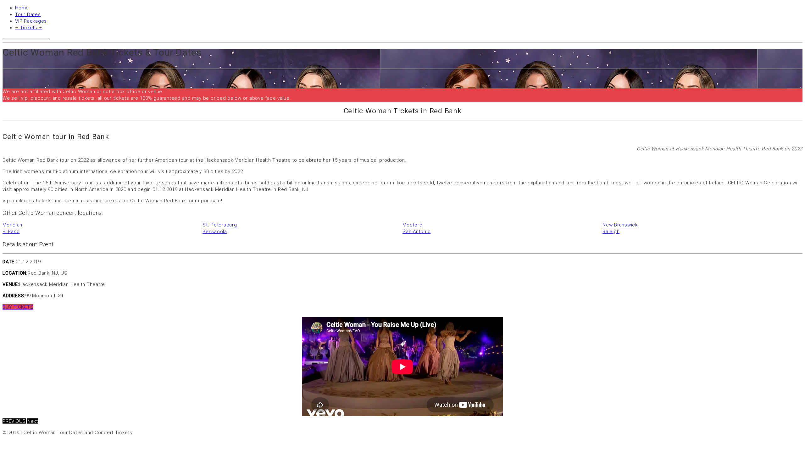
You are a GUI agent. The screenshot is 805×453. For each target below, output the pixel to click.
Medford (412, 225)
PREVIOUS (14, 421)
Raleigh (610, 231)
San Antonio (416, 231)
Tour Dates (28, 14)
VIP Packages (31, 21)
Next (32, 421)
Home (22, 8)
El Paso (11, 231)
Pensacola (215, 231)
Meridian (12, 225)
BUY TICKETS (18, 307)
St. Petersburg (220, 225)
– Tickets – (28, 28)
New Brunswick (620, 225)
